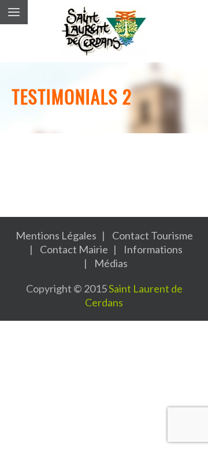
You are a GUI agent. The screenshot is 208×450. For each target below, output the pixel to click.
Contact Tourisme (152, 235)
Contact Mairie (74, 249)
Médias (111, 263)
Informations (153, 249)
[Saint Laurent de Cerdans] (104, 31)
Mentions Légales (56, 235)
